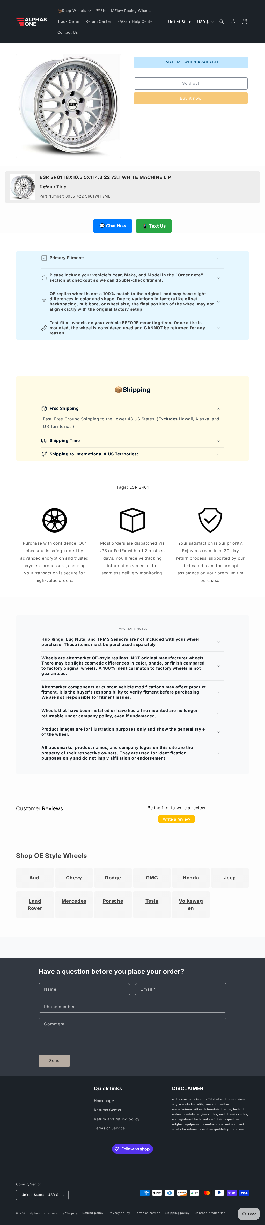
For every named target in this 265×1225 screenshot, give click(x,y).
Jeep (230, 878)
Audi (35, 878)
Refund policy (93, 1213)
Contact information (210, 1213)
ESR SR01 (139, 487)
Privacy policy (119, 1213)
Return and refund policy (116, 1119)
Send (54, 1060)
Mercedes (74, 901)
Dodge (113, 878)
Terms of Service (109, 1128)
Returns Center (107, 1109)
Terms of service (147, 1213)
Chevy (74, 878)
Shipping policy (177, 1213)
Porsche (113, 901)
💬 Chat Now (112, 225)
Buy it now (191, 98)
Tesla (151, 901)
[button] (73, 10)
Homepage (104, 1100)
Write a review (176, 819)
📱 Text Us (154, 226)
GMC (152, 878)
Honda (191, 878)
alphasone (38, 1213)
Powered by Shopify (62, 1213)
